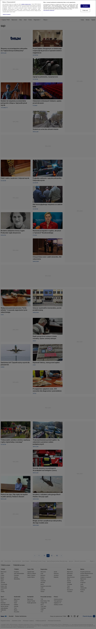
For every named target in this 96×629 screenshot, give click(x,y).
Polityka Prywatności (6, 14)
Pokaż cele (85, 10)
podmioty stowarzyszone (26, 4)
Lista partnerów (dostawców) (48, 10)
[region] (48, 8)
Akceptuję (85, 6)
